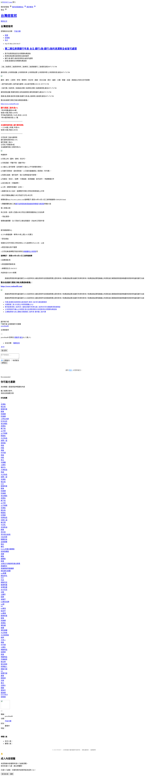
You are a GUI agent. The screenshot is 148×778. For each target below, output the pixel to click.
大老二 (3, 640)
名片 (6, 40)
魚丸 (2, 460)
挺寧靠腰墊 (5, 551)
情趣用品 (4, 649)
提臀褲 (3, 697)
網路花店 (4, 582)
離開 (11, 774)
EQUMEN (4, 694)
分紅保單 (4, 537)
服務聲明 (93, 750)
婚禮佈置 (4, 585)
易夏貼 (3, 426)
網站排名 (4, 576)
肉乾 (2, 457)
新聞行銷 (4, 673)
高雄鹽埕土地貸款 (29, 251)
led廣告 (3, 608)
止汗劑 (3, 431)
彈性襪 (3, 625)
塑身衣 (3, 690)
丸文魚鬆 (4, 633)
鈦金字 (3, 611)
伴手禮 (3, 453)
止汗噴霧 (4, 433)
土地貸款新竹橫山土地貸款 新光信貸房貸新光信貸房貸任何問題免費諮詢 (31, 309)
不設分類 (17, 31)
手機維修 (4, 659)
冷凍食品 (4, 470)
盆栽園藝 (4, 542)
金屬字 (3, 599)
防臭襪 (3, 416)
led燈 (2, 604)
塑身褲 (3, 692)
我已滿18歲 (5, 774)
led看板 (3, 613)
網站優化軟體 (5, 571)
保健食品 (4, 517)
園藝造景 (4, 539)
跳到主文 (4, 21)
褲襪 (2, 628)
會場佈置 (4, 587)
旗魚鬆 (3, 443)
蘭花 (2, 546)
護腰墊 (3, 559)
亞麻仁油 (4, 520)
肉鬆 (2, 448)
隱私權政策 (85, 750)
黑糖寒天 (4, 566)
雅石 (2, 544)
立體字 (3, 594)
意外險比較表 (5, 534)
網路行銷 (4, 669)
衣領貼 (3, 404)
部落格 (7, 38)
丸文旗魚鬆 (5, 635)
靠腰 (2, 554)
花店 (2, 580)
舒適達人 (4, 666)
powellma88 (5, 326)
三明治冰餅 (5, 419)
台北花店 (4, 589)
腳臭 (2, 411)
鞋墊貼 (3, 436)
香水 (2, 683)
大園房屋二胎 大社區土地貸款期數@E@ (19, 304)
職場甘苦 (16, 343)
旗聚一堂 (4, 440)
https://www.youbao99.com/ (10, 104)
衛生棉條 (4, 664)
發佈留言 (4, 363)
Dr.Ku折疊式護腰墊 (7, 549)
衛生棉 (3, 662)
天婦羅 (3, 462)
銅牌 (2, 597)
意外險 (3, 532)
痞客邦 (16, 337)
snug (2, 484)
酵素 (2, 530)
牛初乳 (3, 525)
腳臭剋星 (4, 409)
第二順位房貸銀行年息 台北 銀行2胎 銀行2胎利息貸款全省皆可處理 (41, 48)
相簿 (6, 35)
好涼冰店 (4, 421)
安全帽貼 (4, 423)
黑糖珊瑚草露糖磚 (7, 568)
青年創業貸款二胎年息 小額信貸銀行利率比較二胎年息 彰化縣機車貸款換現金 (32, 307)
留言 (21, 337)
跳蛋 (2, 654)
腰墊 (2, 556)
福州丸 (3, 467)
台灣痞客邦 (9, 15)
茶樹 (2, 680)
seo (2, 671)
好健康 (3, 515)
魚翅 (2, 472)
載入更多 (4, 350)
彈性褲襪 (4, 630)
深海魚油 (4, 527)
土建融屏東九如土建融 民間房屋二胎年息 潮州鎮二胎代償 (25, 312)
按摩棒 (3, 652)
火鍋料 (3, 465)
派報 (2, 592)
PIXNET (59, 750)
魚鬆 (2, 445)
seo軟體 (3, 573)
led (2, 606)
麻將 (2, 637)
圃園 (2, 688)
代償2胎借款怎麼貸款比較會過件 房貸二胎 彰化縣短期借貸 (26, 302)
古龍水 (3, 685)
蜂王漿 (3, 522)
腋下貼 (3, 428)
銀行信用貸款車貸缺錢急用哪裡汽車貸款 (29, 204)
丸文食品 (4, 438)
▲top (2, 346)
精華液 (3, 678)
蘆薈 (2, 676)
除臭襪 (3, 414)
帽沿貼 (3, 407)
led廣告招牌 (5, 602)
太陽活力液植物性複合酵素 (10, 563)
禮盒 (2, 450)
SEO (2, 577)
